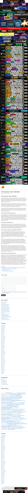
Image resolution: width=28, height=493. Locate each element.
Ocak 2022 (2, 368)
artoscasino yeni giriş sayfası (4, 423)
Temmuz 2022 (3, 471)
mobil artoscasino (14, 428)
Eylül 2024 (2, 335)
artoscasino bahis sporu (23, 394)
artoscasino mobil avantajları (3, 413)
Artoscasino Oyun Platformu (5, 319)
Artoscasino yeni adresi (13, 422)
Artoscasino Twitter (10, 421)
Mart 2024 (2, 342)
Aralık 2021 (2, 369)
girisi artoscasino (17, 427)
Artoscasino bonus (18, 395)
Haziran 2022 (3, 362)
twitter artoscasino (20, 428)
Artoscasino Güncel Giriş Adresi (15, 407)
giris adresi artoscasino (11, 427)
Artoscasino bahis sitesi (16, 394)
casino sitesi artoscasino (4, 427)
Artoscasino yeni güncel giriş (12, 268)
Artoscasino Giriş (3, 303)
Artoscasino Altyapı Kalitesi (5, 310)
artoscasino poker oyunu (3, 416)
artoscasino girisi (22, 402)
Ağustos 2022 (3, 359)
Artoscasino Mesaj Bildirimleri (5, 308)
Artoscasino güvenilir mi (6, 408)
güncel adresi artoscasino (4, 428)
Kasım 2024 (3, 332)
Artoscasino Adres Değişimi (5, 304)
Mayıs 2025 (2, 439)
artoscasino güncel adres (4, 406)
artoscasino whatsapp (4, 422)
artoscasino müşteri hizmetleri (17, 413)
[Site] (14, 47)
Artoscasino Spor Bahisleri (5, 418)
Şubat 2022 (3, 367)
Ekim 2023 (2, 348)
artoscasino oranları (14, 414)
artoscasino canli (12, 396)
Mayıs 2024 (3, 450)
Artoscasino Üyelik (23, 423)
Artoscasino (3, 231)
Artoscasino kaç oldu (16, 411)
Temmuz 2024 (3, 337)
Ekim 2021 (2, 482)
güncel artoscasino (9, 428)
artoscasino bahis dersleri (8, 394)
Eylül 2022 (2, 358)
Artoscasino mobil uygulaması (10, 413)
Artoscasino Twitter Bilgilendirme (6, 316)
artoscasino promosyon (17, 416)
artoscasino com (23, 400)
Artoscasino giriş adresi (19, 403)
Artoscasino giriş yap (10, 405)
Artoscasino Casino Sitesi (16, 400)
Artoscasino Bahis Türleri (4, 305)
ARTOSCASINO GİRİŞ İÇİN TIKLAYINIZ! (14, 28)
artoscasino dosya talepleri (7, 401)
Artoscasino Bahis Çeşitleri (5, 314)
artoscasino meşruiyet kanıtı (16, 412)
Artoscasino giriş (11, 403)
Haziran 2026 (3, 326)
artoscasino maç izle (10, 412)
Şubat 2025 (3, 330)
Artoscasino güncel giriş (4, 268)
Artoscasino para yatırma (12, 415)
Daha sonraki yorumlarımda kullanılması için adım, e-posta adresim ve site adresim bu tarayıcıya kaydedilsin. (14, 292)
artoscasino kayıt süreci (9, 411)
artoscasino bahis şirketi (4, 395)
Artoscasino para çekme (20, 415)
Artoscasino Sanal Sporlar (14, 417)
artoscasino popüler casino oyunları (9, 416)
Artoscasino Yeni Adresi (4, 384)
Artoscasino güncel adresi (13, 406)
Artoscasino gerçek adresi (21, 267)
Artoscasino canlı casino (5, 267)
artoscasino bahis (3, 394)
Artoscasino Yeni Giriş (20, 422)
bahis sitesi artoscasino (14, 426)
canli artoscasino (20, 426)
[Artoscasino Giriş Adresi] (2, 186)
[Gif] (14, 77)
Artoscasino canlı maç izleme (6, 399)
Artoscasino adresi (21, 393)
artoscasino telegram (23, 418)
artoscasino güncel (17, 405)
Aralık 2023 (2, 346)
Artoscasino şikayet (12, 425)
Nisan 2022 (2, 364)
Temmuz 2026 (3, 325)
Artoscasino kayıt (3, 411)
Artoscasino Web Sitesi (17, 421)
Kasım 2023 (3, 347)
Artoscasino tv (4, 419)
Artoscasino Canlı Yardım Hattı (15, 399)
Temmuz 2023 (3, 352)
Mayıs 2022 (2, 363)
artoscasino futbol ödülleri (13, 401)
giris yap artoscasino (22, 427)
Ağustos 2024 (3, 336)
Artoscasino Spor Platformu (5, 309)
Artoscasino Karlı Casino (4, 315)
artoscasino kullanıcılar (24, 411)
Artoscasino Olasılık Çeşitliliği (5, 311)
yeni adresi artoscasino (4, 429)
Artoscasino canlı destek (13, 267)
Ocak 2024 (2, 455)
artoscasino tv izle (3, 421)
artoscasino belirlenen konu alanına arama (11, 395)
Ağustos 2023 (3, 351)
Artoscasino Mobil (21, 412)
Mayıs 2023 (3, 354)
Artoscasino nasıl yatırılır (5, 269)
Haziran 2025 (3, 327)
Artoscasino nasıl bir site (6, 414)
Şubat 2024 (3, 343)
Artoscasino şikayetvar (5, 426)
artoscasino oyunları (18, 414)
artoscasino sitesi (21, 417)
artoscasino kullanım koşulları (4, 412)
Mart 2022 (2, 476)
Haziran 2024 (3, 338)
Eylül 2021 (2, 373)
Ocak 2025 (2, 331)
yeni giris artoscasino (11, 429)
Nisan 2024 (2, 341)
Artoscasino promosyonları (6, 417)
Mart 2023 (2, 357)
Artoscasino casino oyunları (5, 400)
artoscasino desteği (3, 401)
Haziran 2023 (3, 353)
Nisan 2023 (2, 466)
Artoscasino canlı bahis (19, 396)
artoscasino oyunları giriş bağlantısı (4, 415)
